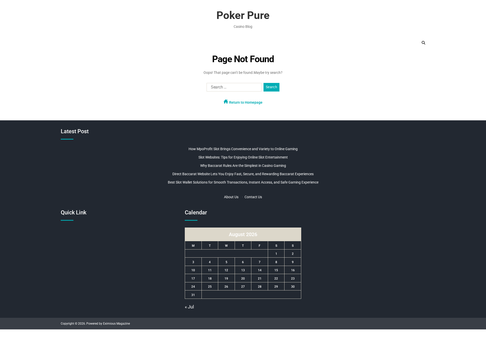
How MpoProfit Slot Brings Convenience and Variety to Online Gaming (243, 149)
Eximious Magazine (116, 323)
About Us (231, 197)
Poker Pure (243, 15)
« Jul (189, 306)
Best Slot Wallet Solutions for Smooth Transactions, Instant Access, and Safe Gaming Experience (243, 182)
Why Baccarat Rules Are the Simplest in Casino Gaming (243, 166)
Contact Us (253, 197)
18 (210, 278)
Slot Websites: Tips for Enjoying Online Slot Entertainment (243, 157)
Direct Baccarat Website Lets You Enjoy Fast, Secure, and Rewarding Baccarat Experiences (243, 174)
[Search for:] (233, 88)
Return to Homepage (245, 102)
